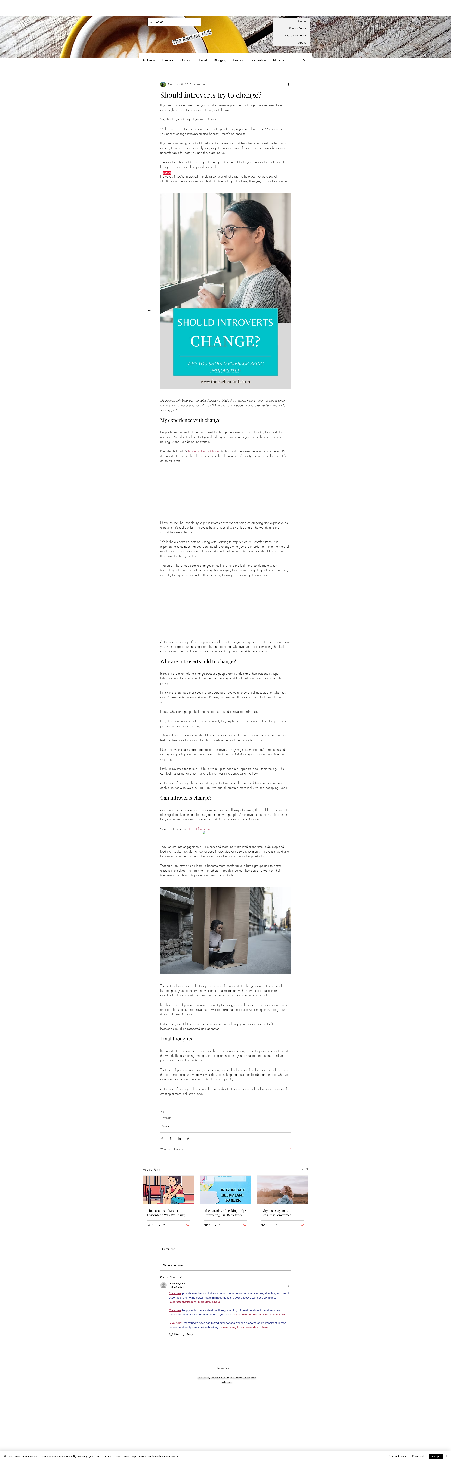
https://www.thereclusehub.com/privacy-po (155, 1456)
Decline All (418, 1456)
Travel (202, 60)
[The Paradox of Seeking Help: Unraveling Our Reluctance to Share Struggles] (225, 1190)
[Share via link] (188, 1138)
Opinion (185, 60)
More (276, 60)
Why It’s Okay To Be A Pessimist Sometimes (276, 1213)
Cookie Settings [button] (397, 1456)
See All (304, 1169)
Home (302, 21)
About (302, 42)
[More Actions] (288, 1285)
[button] (303, 60)
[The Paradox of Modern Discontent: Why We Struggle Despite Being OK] (168, 1190)
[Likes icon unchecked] (171, 1334)
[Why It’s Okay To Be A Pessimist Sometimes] (282, 1190)
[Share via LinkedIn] (179, 1138)
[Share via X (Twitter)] (170, 1138)
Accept (436, 1456)
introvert (167, 1117)
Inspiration (258, 60)
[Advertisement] (64, 8)
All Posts (149, 60)
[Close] (447, 1456)
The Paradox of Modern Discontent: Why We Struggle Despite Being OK (167, 1213)
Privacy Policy (297, 28)
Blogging (220, 60)
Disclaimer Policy (295, 35)
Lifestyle (167, 60)
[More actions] (288, 84)
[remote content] (225, 494)
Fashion (238, 60)
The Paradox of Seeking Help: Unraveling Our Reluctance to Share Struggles (225, 1213)
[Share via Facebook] (162, 1138)
